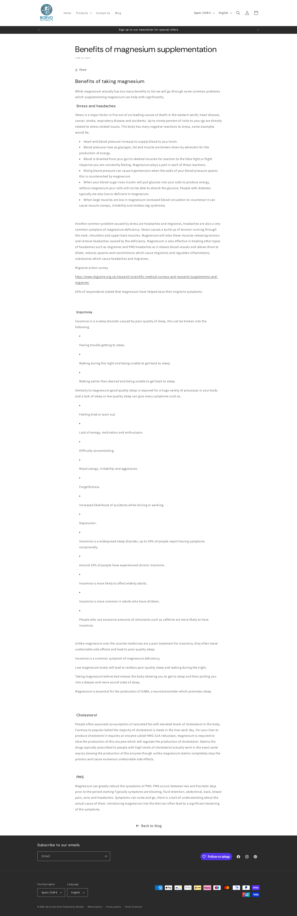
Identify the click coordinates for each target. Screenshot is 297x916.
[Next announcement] (258, 30)
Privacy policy (113, 906)
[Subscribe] (105, 856)
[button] (84, 13)
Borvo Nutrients (54, 906)
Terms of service (133, 906)
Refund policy (95, 906)
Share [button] (83, 69)
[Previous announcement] (38, 30)
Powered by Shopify (73, 906)
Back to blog (151, 825)
